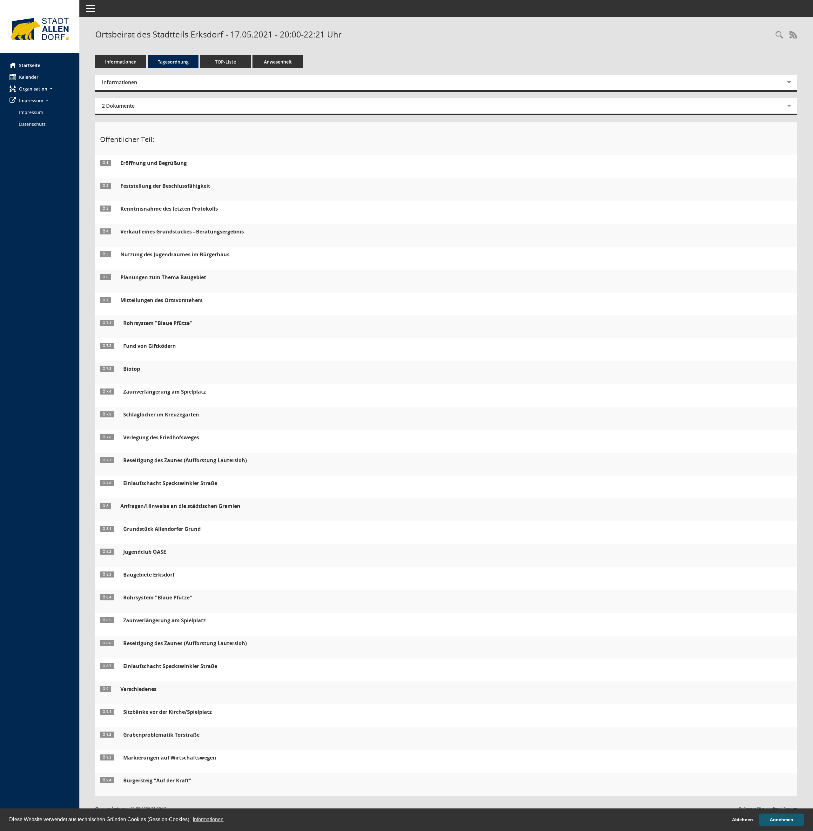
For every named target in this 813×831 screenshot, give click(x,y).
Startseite (29, 65)
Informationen (121, 62)
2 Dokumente (118, 105)
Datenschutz (32, 124)
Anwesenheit (278, 62)
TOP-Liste (225, 62)
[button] (39, 89)
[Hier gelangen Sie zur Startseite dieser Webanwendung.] (39, 29)
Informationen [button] (208, 819)
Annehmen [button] (781, 819)
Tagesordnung (173, 62)
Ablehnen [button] (742, 819)
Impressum (31, 112)
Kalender (28, 77)
